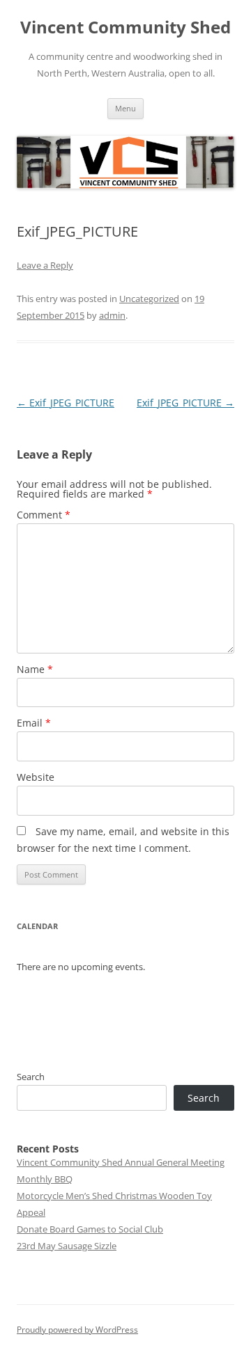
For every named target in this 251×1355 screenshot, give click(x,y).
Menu (125, 108)
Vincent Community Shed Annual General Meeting (121, 1162)
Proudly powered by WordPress (77, 1330)
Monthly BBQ (45, 1179)
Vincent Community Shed (125, 27)
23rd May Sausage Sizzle (66, 1245)
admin (112, 315)
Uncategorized (149, 298)
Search (31, 1076)
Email (34, 722)
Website (35, 777)
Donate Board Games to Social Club (90, 1229)
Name (35, 669)
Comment (43, 514)
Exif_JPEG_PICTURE (65, 402)
